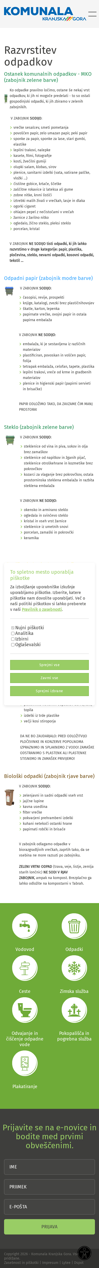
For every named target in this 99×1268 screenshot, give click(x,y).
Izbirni (21, 639)
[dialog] (49, 634)
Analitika (24, 633)
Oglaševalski (28, 644)
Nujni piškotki (29, 628)
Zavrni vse (49, 678)
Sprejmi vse (49, 665)
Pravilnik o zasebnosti (42, 609)
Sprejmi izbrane (49, 691)
